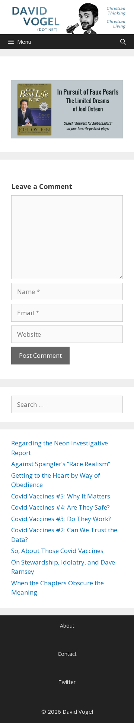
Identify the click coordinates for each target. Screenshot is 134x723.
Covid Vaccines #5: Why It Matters (60, 496)
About (67, 625)
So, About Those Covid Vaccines (57, 550)
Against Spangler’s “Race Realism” (60, 463)
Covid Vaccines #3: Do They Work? (61, 518)
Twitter (67, 682)
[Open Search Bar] (123, 41)
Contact (67, 653)
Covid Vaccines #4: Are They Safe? (60, 507)
